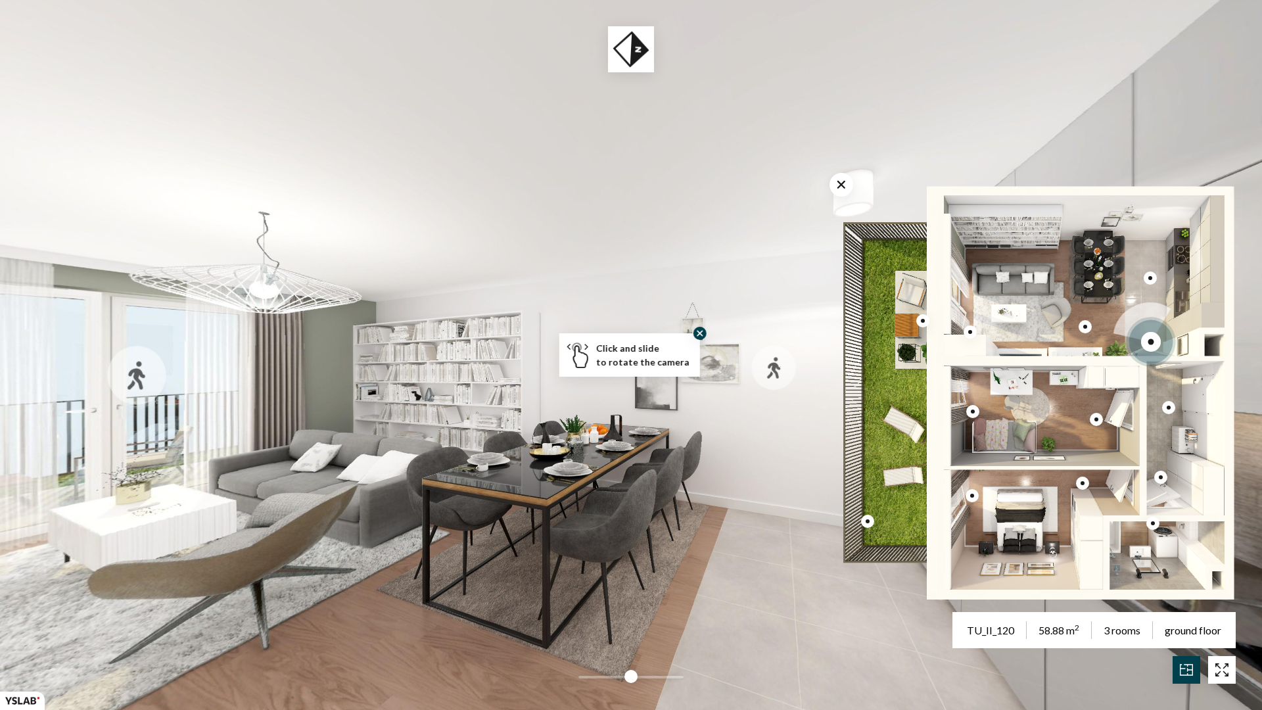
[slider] (631, 676)
